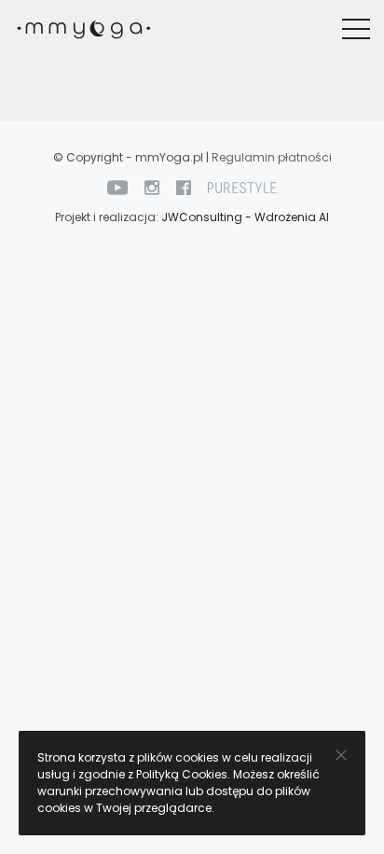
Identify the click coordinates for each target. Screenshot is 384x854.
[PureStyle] (242, 187)
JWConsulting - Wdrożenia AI (245, 217)
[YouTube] (117, 187)
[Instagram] (151, 187)
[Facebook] (183, 187)
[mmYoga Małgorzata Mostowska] (84, 29)
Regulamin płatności (272, 157)
